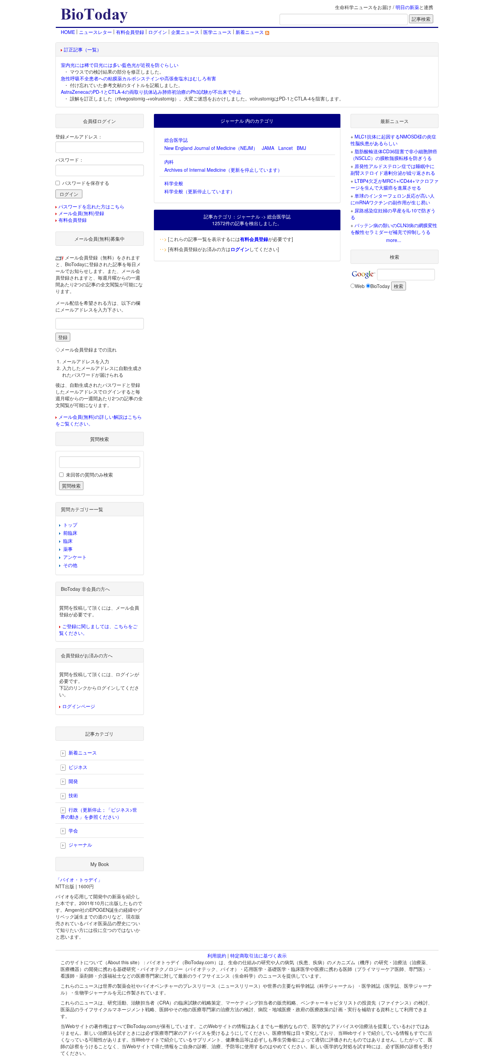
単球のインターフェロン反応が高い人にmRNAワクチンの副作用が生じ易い (393, 199)
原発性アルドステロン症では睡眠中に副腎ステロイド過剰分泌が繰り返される (393, 169)
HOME (68, 32)
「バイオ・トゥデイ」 (78, 879)
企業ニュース (185, 32)
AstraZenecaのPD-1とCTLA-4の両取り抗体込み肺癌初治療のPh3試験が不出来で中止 (151, 91)
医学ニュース (217, 32)
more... (393, 240)
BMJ (301, 148)
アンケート (75, 557)
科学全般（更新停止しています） (199, 191)
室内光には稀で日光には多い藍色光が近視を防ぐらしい (119, 65)
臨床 (68, 540)
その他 (70, 565)
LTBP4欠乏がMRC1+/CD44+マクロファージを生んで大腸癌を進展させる (395, 184)
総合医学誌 (176, 139)
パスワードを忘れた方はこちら (91, 206)
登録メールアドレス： (78, 136)
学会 (72, 830)
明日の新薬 (407, 7)
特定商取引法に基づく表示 (258, 955)
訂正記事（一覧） (82, 49)
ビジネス (77, 767)
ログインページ (78, 706)
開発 (72, 781)
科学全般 (173, 183)
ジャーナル (79, 844)
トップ (70, 524)
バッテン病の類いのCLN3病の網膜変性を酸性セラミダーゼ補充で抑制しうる (394, 228)
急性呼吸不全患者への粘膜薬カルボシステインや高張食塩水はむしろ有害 (138, 78)
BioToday (380, 286)
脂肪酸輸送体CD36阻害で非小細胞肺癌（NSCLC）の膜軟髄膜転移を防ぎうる (394, 154)
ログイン (157, 32)
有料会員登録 (130, 32)
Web (360, 286)
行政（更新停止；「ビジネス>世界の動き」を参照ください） (98, 813)
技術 (72, 795)
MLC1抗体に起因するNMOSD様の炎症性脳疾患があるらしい (393, 140)
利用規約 (216, 955)
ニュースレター (95, 32)
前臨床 (70, 532)
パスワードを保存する (85, 182)
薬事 (68, 548)
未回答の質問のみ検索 (89, 474)
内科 (169, 161)
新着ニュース (250, 32)
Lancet (285, 148)
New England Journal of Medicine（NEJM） (211, 148)
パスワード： (69, 159)
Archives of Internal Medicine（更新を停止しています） (223, 169)
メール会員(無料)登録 (81, 213)
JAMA (268, 148)
